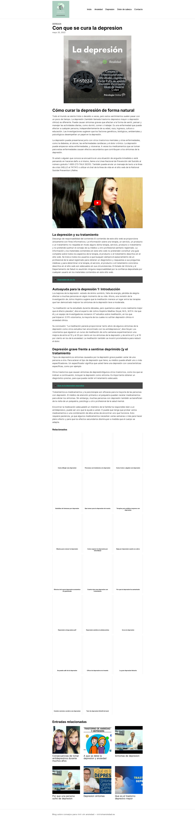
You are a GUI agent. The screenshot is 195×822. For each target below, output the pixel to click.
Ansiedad (98, 9)
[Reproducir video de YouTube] (97, 202)
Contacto (138, 9)
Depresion (109, 9)
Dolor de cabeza (124, 9)
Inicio (89, 9)
